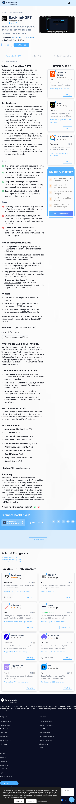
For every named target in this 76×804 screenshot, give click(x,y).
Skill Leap (42, 748)
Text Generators (5, 729)
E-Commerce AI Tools (25, 327)
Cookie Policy (21, 797)
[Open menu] (73, 2)
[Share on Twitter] (63, 521)
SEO (13, 37)
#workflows (54, 122)
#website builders (10, 591)
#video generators (25, 622)
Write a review (39, 539)
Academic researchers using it (19, 281)
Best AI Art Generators (46, 725)
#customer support (56, 120)
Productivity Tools (5, 721)
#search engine (55, 153)
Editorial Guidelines (6, 776)
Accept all (19, 801)
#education (54, 156)
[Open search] (69, 3)
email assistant (29, 37)
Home (3, 13)
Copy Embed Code (34, 523)
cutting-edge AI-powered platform (19, 71)
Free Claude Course (45, 721)
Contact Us (3, 761)
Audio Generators (5, 740)
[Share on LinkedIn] (68, 521)
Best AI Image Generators (47, 729)
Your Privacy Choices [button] (69, 800)
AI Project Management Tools (15, 337)
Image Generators (5, 725)
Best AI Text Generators (46, 736)
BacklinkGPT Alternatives (62, 56)
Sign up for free (9, 783)
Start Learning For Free (61, 214)
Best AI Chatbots (44, 733)
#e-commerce (23, 682)
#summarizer (60, 652)
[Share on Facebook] (58, 521)
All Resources (43, 744)
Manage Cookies (42, 801)
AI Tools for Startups (11, 332)
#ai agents (68, 120)
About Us (3, 757)
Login (1, 773)
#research (66, 89)
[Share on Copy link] (53, 521)
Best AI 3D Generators (46, 740)
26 (8, 45)
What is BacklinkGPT (13, 56)
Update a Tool (4, 769)
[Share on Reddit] (73, 521)
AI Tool (10, 13)
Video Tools (3, 733)
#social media (13, 622)
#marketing (54, 89)
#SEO (61, 89)
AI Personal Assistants (20, 468)
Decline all (31, 801)
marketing (19, 37)
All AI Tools (3, 744)
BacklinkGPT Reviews (38, 56)
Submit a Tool (4, 765)
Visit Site (19, 45)
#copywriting (45, 622)
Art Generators (4, 736)
